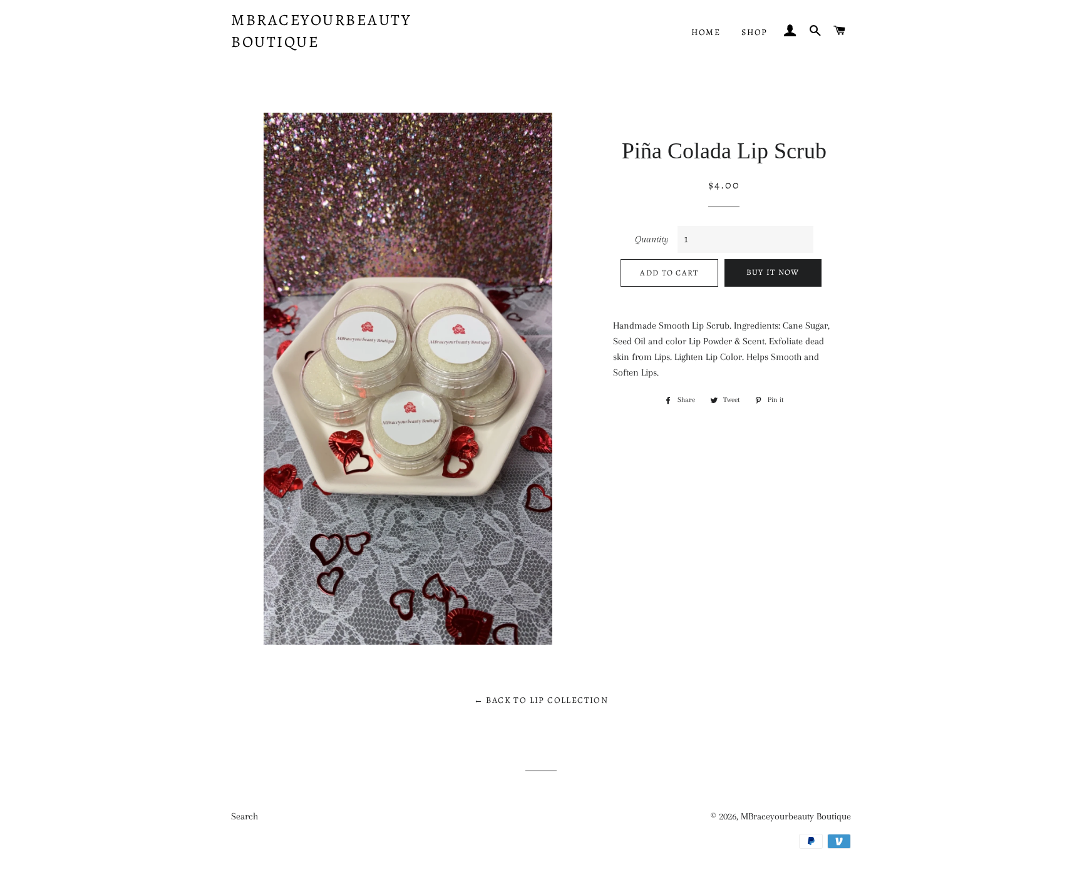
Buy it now (773, 272)
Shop (754, 32)
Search (244, 816)
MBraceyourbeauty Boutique (321, 31)
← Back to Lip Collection (541, 700)
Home (706, 32)
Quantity (652, 239)
